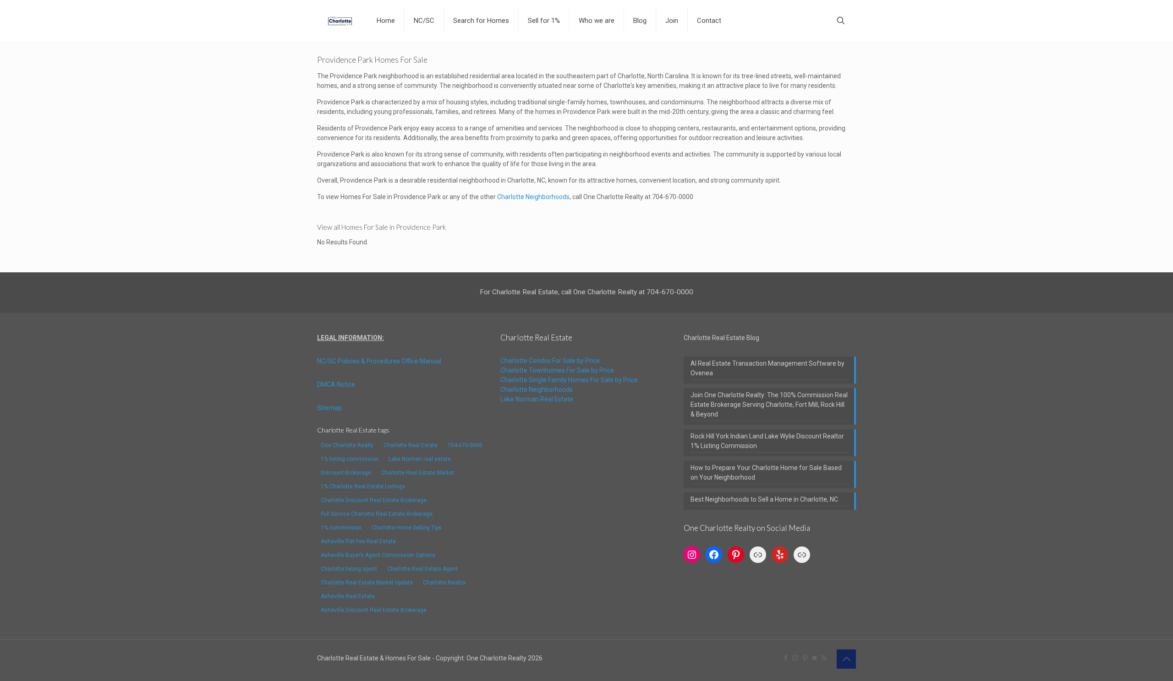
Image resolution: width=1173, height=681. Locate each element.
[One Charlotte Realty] (340, 20)
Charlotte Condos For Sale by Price (550, 360)
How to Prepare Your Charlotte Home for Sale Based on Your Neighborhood (766, 472)
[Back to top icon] (846, 659)
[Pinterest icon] (804, 658)
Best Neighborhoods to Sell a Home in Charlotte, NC (764, 499)
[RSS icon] (824, 658)
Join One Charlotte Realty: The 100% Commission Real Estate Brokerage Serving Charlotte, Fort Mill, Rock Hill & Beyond (769, 404)
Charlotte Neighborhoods (533, 196)
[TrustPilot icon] (814, 658)
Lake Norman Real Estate (536, 399)
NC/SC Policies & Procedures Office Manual (379, 361)
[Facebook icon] (785, 658)
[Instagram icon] (795, 658)
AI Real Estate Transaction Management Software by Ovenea (767, 368)
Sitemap (329, 407)
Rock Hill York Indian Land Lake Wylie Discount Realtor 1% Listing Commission (767, 440)
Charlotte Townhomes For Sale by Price (557, 370)
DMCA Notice (336, 384)
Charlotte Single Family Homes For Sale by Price (569, 380)
